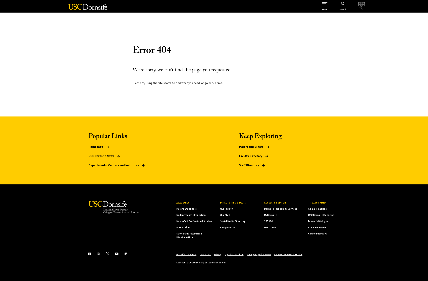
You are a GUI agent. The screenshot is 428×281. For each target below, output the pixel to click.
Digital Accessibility (234, 254)
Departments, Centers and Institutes (114, 165)
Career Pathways (317, 233)
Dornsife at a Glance (186, 254)
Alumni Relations (317, 208)
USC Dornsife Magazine (321, 215)
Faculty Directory (251, 156)
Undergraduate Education (191, 215)
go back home (213, 83)
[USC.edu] (361, 6)
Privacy (217, 254)
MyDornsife (270, 215)
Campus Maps (227, 227)
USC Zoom (270, 227)
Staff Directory (249, 165)
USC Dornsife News (102, 156)
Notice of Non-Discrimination (288, 254)
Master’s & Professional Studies (194, 221)
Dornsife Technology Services (280, 208)
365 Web (268, 221)
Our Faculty (226, 208)
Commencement (317, 227)
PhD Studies (183, 227)
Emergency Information (259, 254)
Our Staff (225, 215)
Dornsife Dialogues (319, 221)
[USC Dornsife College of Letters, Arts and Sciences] (87, 9)
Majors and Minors (251, 147)
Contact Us (205, 254)
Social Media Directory (232, 221)
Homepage (96, 147)
